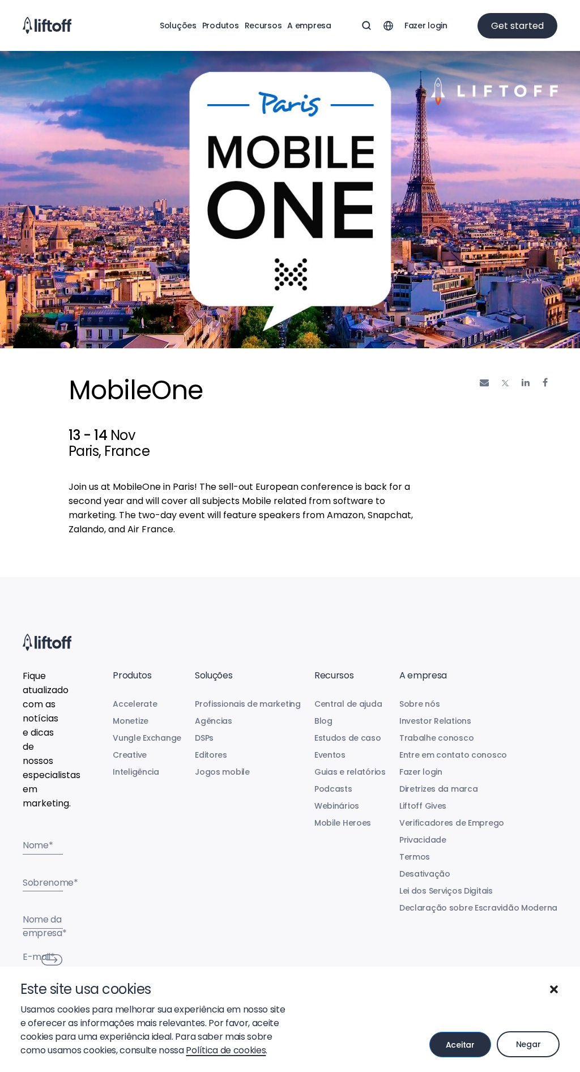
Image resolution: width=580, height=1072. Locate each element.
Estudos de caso (347, 738)
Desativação (424, 873)
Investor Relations (435, 721)
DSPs (204, 738)
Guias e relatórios (350, 772)
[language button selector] (388, 25)
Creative (130, 755)
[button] (554, 989)
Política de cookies (226, 1050)
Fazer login (425, 25)
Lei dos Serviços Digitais (446, 890)
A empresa (309, 25)
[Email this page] (484, 382)
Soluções (178, 25)
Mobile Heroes (342, 822)
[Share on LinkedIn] (526, 382)
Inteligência (136, 772)
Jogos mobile (222, 772)
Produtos (220, 25)
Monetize (130, 721)
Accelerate (135, 704)
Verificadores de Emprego (451, 822)
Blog (323, 721)
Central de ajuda (348, 704)
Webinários (336, 806)
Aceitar (460, 1044)
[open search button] (366, 25)
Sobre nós (419, 704)
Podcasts (333, 789)
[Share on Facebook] (545, 382)
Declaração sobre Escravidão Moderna (478, 907)
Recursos (263, 25)
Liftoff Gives (422, 806)
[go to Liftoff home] (47, 25)
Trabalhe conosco (436, 738)
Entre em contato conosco (453, 755)
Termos (414, 856)
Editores (211, 755)
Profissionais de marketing (248, 704)
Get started (517, 25)
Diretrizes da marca (438, 789)
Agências (213, 721)
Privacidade (422, 839)
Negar (528, 1044)
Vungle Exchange (147, 738)
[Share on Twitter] (505, 383)
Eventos (330, 755)
